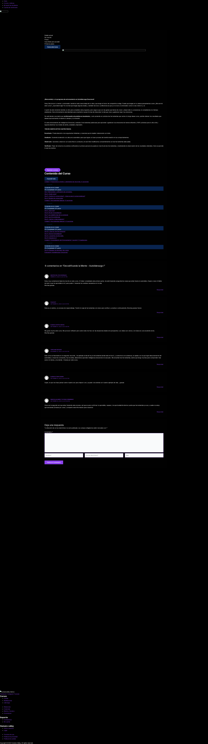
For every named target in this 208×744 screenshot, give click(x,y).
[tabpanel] (104, 110)
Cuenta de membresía (10, 7)
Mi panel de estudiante (11, 5)
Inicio (5, 1)
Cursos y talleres (9, 3)
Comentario (49, 432)
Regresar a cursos (52, 170)
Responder (160, 290)
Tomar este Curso (52, 47)
